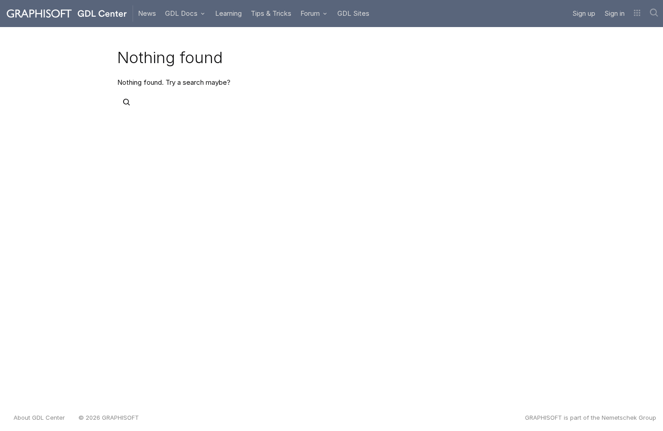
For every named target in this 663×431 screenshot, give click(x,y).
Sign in (614, 13)
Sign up (583, 13)
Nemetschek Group (629, 417)
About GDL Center (39, 417)
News (147, 13)
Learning (228, 13)
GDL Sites (353, 13)
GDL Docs (182, 13)
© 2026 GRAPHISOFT (108, 417)
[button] (637, 13)
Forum (311, 13)
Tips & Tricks (271, 13)
